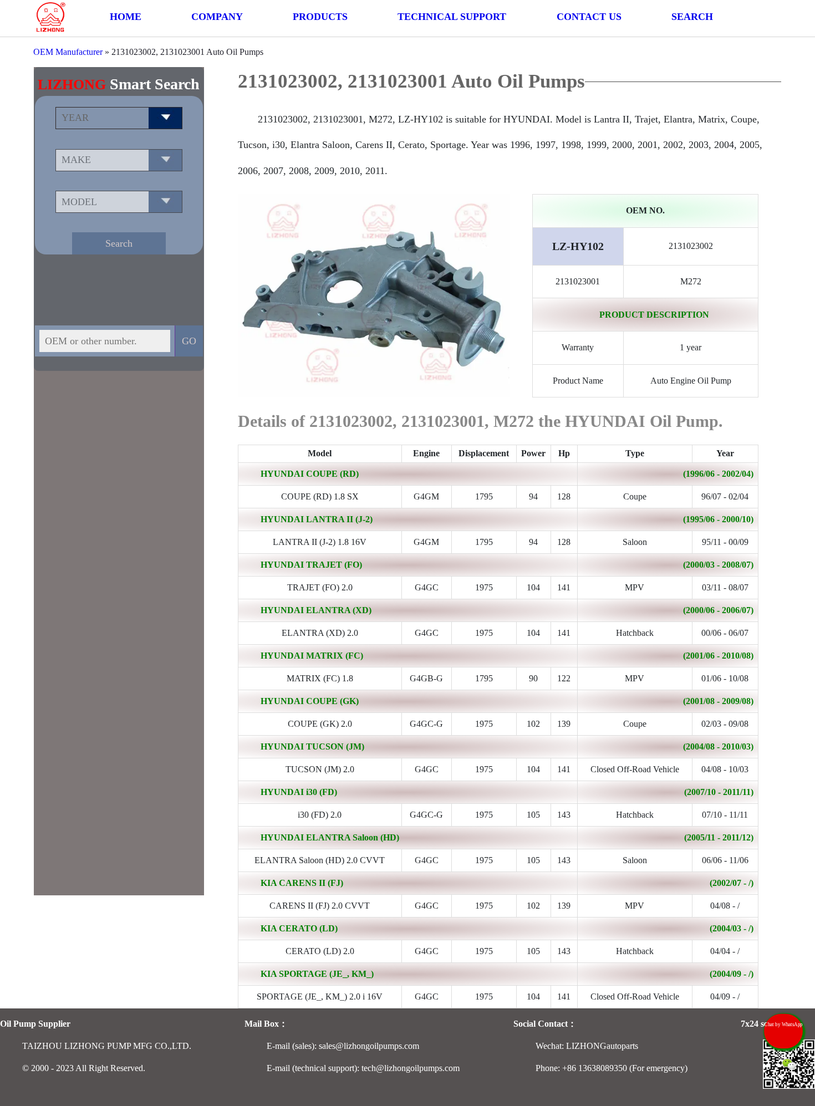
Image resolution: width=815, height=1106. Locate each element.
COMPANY (217, 16)
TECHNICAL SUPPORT (452, 16)
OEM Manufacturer (68, 52)
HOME (125, 16)
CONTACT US (589, 16)
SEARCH (692, 16)
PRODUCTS (320, 16)
